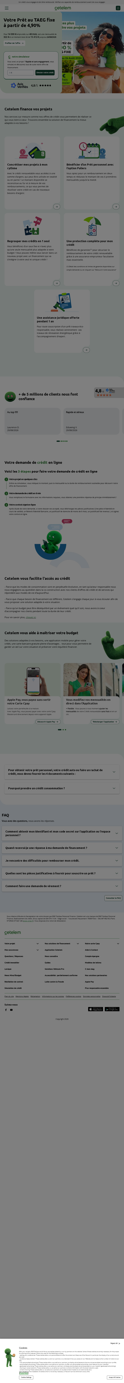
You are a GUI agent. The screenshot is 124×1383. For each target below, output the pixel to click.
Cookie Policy (24, 1373)
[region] (62, 1361)
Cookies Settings (26, 1377)
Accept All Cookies (114, 1377)
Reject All (114, 1343)
